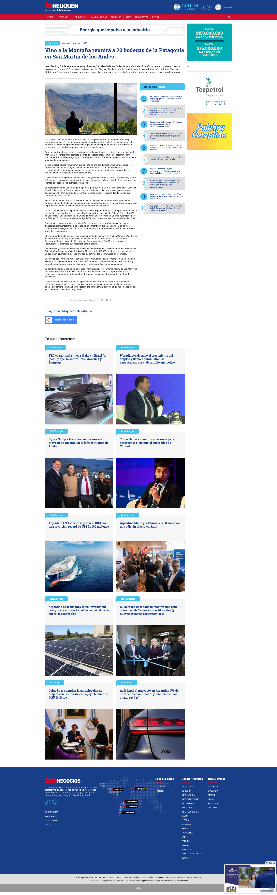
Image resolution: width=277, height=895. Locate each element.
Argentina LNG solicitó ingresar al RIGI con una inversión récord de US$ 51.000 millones (166, 147)
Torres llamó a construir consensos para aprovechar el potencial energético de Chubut (166, 136)
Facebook (160, 787)
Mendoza (186, 824)
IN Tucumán (128, 598)
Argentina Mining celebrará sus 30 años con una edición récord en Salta (166, 158)
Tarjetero (116, 17)
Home (50, 17)
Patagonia (187, 833)
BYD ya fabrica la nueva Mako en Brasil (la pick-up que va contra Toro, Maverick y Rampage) (166, 98)
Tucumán (186, 858)
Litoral (186, 820)
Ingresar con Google (63, 319)
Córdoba (186, 791)
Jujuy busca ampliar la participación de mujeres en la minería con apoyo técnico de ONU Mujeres (166, 196)
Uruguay (212, 807)
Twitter (159, 791)
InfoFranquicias (190, 799)
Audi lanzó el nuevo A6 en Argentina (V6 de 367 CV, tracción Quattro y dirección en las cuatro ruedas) (166, 208)
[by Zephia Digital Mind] (138, 888)
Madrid (212, 795)
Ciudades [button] (80, 17)
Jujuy (185, 816)
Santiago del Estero (192, 854)
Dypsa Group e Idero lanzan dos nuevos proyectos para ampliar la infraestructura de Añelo (166, 124)
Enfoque (52, 43)
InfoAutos (55, 347)
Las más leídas (99, 17)
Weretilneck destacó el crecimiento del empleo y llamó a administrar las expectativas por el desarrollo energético (165, 111)
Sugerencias (51, 812)
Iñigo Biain (196, 877)
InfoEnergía (127, 347)
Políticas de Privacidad (144, 877)
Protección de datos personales (169, 877)
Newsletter (141, 17)
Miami (211, 799)
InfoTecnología (190, 812)
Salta (184, 837)
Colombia (213, 791)
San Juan (186, 841)
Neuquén (186, 828)
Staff (128, 17)
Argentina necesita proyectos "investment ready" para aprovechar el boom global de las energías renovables (166, 171)
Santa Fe (186, 849)
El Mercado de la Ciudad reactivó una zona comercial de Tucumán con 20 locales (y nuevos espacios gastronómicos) (165, 183)
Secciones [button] (63, 17)
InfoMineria (188, 803)
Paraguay (213, 803)
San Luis (186, 845)
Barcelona (214, 787)
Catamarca (187, 787)
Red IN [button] (155, 17)
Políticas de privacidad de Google (146, 881)
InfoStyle (187, 807)
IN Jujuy (54, 682)
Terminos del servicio (170, 881)
